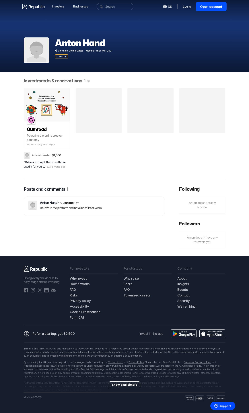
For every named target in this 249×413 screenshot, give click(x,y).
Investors (58, 6)
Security (183, 301)
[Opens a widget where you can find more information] (222, 406)
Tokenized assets (137, 295)
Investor (62, 56)
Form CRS (77, 317)
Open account (211, 7)
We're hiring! (187, 306)
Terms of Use (115, 362)
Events (182, 290)
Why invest (78, 278)
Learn (128, 284)
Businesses (80, 6)
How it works (80, 284)
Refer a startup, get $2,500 (53, 334)
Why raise (131, 278)
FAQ (73, 290)
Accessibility (79, 306)
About (182, 278)
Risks (74, 295)
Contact (183, 295)
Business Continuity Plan (197, 362)
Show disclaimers (124, 385)
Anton (36, 155)
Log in (187, 6)
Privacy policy (80, 301)
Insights (183, 284)
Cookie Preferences (85, 312)
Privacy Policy (136, 362)
